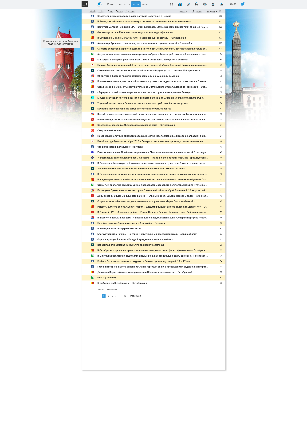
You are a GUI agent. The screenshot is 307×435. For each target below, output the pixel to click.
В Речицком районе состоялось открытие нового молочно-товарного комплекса (144, 21)
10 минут (111, 4)
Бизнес (119, 11)
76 (221, 70)
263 (220, 16)
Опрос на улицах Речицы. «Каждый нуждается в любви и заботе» (135, 239)
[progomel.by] (92, 60)
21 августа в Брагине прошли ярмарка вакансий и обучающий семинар (138, 76)
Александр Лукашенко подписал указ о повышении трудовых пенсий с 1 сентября (144, 43)
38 (221, 218)
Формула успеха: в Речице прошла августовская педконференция (135, 32)
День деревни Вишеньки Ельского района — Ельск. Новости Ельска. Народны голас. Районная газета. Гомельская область (167, 195)
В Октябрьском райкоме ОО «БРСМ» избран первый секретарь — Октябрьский (141, 37)
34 (221, 256)
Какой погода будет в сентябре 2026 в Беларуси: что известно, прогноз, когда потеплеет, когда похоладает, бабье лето (165, 141)
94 (221, 54)
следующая (135, 296)
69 (221, 92)
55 (221, 119)
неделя (136, 4)
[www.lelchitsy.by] (92, 131)
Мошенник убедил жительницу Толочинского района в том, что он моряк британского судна (150, 97)
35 (221, 250)
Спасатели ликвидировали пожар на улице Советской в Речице (134, 16)
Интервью (130, 11)
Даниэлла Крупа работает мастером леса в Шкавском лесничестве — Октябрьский (144, 272)
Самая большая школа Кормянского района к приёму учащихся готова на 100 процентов (148, 70)
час (120, 4)
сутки (127, 4)
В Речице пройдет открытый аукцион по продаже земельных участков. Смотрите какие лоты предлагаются (159, 163)
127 (220, 38)
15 (125, 296)
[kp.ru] (92, 65)
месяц (145, 4)
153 (220, 32)
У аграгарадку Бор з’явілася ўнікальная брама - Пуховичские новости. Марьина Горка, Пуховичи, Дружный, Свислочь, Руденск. (170, 157)
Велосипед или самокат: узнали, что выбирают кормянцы (130, 244)
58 (221, 114)
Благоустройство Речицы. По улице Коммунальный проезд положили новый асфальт (147, 234)
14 (119, 296)
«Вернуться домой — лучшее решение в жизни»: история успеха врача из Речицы (144, 92)
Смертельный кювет (109, 130)
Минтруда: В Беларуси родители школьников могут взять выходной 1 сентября (142, 59)
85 (221, 60)
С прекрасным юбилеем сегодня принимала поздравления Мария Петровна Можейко (146, 201)
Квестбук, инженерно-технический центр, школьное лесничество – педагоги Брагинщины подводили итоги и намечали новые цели (173, 114)
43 (221, 168)
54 (221, 125)
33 (221, 267)
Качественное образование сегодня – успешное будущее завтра (134, 108)
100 (220, 49)
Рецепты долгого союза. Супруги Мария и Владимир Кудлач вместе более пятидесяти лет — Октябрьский (157, 206)
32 (221, 277)
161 (220, 21)
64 (221, 98)
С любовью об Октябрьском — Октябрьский (122, 283)
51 (221, 130)
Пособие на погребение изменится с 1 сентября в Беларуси (131, 223)
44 (221, 163)
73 (221, 81)
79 (221, 65)
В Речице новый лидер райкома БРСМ (119, 228)
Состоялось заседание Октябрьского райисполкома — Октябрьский (136, 125)
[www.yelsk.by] (92, 120)
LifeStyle (92, 11)
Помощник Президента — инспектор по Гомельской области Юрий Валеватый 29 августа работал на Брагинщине (162, 190)
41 (221, 179)
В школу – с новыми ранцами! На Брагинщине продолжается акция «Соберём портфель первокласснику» (158, 217)
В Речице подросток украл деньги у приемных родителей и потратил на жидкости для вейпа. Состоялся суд (159, 174)
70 (221, 87)
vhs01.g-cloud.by (106, 277)
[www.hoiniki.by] (92, 54)
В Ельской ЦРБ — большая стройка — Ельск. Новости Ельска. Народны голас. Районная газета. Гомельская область (163, 212)
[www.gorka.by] (92, 136)
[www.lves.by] (92, 152)
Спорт (110, 11)
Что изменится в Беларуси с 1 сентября (120, 146)
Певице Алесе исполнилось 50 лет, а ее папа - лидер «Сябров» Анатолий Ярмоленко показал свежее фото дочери (163, 65)
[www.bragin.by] (92, 76)
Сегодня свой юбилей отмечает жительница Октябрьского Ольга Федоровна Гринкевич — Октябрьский (156, 86)
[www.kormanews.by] (92, 71)
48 (221, 152)
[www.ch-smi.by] (92, 38)
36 (221, 245)
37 (221, 223)
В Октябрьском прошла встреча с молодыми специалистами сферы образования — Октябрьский (152, 250)
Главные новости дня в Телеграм (60, 42)
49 (221, 141)
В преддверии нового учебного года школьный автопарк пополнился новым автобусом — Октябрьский (156, 179)
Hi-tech (101, 11)
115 (220, 43)
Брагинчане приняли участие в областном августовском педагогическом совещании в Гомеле (151, 81)
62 (221, 109)
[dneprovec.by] (92, 16)
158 (220, 27)
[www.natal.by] (92, 98)
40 (221, 196)
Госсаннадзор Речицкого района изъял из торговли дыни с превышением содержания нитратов (153, 266)
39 (221, 212)
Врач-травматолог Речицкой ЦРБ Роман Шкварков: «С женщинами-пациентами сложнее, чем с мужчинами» (159, 26)
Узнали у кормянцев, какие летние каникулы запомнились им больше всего (141, 168)
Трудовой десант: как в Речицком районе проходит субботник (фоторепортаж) (142, 103)
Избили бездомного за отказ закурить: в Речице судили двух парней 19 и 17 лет (143, 261)
